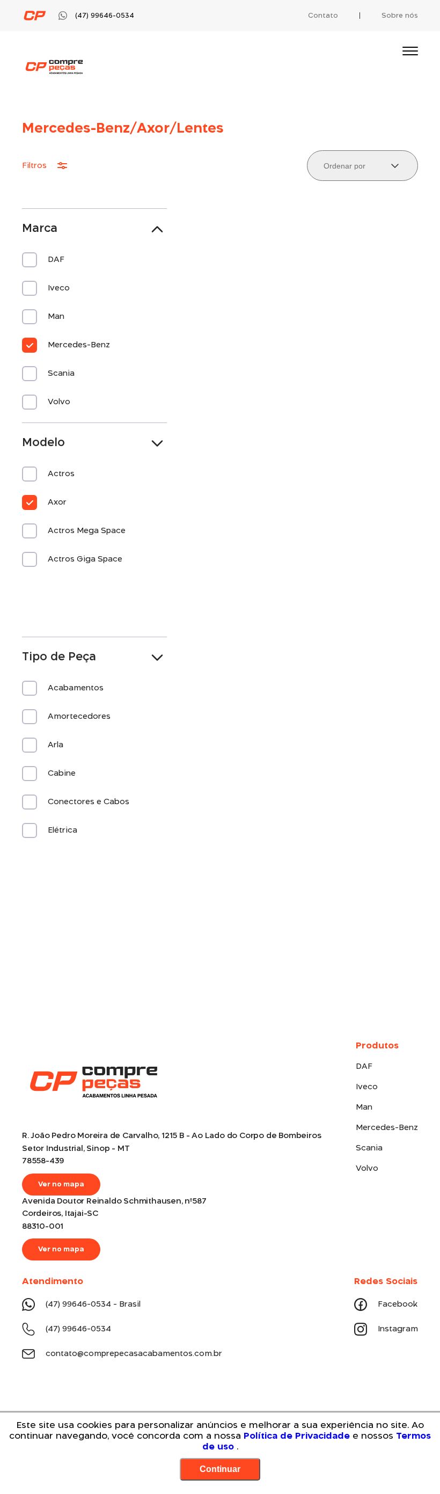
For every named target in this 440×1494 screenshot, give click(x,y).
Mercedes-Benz (387, 1128)
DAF (364, 1066)
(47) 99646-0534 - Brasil (93, 1304)
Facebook (397, 1304)
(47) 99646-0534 (78, 1329)
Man (364, 1107)
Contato (323, 15)
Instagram (398, 1329)
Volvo (367, 1168)
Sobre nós (400, 15)
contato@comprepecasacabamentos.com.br (134, 1354)
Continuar (220, 1469)
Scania (369, 1148)
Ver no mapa (61, 1184)
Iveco (367, 1087)
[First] (29, 924)
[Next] (410, 924)
